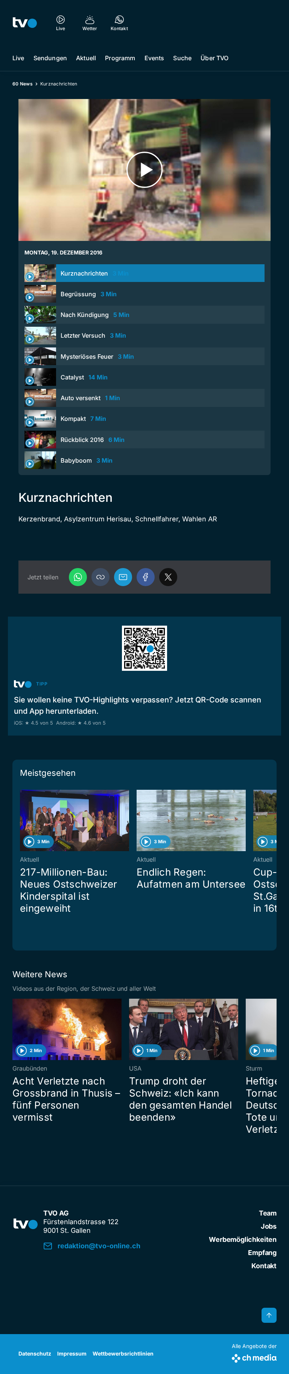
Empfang (262, 1253)
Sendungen (50, 58)
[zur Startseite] (25, 23)
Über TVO (214, 58)
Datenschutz (34, 1353)
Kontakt (264, 1266)
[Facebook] (146, 577)
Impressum (72, 1353)
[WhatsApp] (78, 577)
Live (18, 58)
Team (268, 1213)
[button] (100, 577)
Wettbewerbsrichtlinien (123, 1353)
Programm (120, 58)
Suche (182, 58)
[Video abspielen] (144, 170)
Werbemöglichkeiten (243, 1239)
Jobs (269, 1226)
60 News (22, 84)
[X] (168, 577)
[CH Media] (254, 1357)
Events (154, 58)
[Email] (123, 577)
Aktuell (86, 58)
